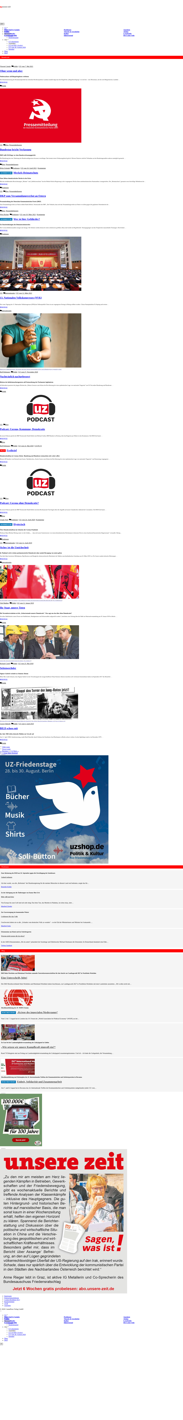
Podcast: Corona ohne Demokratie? (19, 503)
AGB (6, 1304)
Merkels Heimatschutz (25, 172)
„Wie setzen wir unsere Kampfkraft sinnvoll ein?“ (28, 1047)
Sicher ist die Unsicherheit (14, 547)
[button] (1, 1311)
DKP (6, 53)
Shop (6, 51)
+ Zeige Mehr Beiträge (9, 753)
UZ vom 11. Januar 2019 (25, 603)
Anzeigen (7, 1305)
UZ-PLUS (38, 446)
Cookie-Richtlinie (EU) (12, 1300)
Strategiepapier (13, 38)
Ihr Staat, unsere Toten (12, 607)
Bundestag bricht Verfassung (15, 149)
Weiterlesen (3, 82)
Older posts (6, 747)
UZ (5, 28)
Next (16, 751)
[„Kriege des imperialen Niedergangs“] (18, 1005)
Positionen (16, 168)
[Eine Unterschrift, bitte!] (18, 970)
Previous (4, 751)
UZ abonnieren (13, 42)
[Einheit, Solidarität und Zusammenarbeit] (18, 1074)
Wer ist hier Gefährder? (26, 219)
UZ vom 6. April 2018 (26, 724)
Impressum (8, 1296)
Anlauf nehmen (6, 877)
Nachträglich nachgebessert (15, 376)
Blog (6, 30)
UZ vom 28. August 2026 (17, 47)
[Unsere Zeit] (27, 22)
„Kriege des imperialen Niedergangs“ (37, 1012)
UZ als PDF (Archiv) (15, 45)
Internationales (10, 293)
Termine (7, 32)
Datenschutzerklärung (11, 1298)
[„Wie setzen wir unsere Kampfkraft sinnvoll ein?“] (18, 1040)
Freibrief (12, 450)
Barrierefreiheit (9, 1302)
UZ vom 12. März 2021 (24, 293)
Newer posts (6, 749)
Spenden (11, 49)
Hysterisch (19, 524)
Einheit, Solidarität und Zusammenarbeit (39, 1081)
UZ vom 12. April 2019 (24, 543)
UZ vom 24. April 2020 (27, 520)
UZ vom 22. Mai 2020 (25, 446)
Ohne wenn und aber (11, 71)
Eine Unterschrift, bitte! (14, 977)
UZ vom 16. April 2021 (29, 168)
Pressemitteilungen (15, 145)
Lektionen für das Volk (9, 916)
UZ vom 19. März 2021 (28, 214)
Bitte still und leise (7, 897)
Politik (15, 66)
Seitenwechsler (8, 668)
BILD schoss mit (9, 728)
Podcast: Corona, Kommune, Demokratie (22, 429)
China (10, 36)
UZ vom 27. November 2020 (28, 372)
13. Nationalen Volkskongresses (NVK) (21, 297)
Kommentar (42, 168)
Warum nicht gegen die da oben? (13, 936)
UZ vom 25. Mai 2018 (25, 663)
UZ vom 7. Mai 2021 (26, 66)
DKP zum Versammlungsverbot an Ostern (23, 196)
